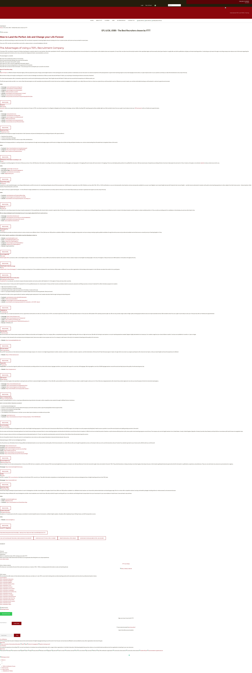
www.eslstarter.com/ (11, 113)
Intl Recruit (2, 206)
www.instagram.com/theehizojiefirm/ (14, 242)
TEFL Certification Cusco (5, 585)
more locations (3, 577)
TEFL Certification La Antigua (6, 594)
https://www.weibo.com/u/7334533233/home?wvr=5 (17, 321)
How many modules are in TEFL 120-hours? (92, 538)
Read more (2, 642)
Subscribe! (16, 623)
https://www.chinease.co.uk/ (13, 316)
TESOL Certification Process (9, 666)
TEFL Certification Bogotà (6, 582)
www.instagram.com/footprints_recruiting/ (16, 196)
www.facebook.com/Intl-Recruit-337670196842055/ (18, 217)
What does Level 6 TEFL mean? (68, 538)
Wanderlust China (4, 130)
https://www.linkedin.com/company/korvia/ (14, 452)
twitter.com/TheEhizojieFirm (11, 241)
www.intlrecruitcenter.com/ (13, 216)
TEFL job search (138, 108)
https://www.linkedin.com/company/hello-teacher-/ (17, 388)
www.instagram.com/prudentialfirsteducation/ (16, 300)
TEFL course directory (13, 477)
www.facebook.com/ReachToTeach (14, 88)
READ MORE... (5, 102)
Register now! (6, 613)
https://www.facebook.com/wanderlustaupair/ (16, 148)
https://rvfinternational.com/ (12, 354)
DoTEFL (2, 474)
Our (3, 639)
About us (3, 659)
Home (92, 20)
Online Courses (244, 1)
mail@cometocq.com (9, 173)
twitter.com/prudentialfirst (11, 298)
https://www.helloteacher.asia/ (14, 383)
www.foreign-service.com (12, 168)
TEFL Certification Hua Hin (6, 593)
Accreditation (121, 20)
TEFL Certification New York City (7, 598)
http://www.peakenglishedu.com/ (13, 340)
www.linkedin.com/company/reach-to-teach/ (16, 93)
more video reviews (4, 559)
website (202, 163)
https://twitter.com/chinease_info (12, 319)
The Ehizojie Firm (4, 229)
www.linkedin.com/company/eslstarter (14, 120)
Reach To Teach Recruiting (6, 69)
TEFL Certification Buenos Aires (7, 583)
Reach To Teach (3, 72)
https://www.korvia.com (11, 445)
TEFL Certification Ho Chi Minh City (8, 591)
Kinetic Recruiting (4, 487)
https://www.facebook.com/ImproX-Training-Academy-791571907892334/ (23, 416)
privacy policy (132, 627)
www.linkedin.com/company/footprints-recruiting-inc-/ (18, 198)
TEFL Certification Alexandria (6, 579)
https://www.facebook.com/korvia (12, 447)
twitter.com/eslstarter (10, 118)
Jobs (113, 20)
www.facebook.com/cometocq (13, 171)
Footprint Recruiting (4, 181)
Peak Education (3, 331)
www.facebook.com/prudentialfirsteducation (16, 297)
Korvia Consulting (4, 425)
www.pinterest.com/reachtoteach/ (14, 94)
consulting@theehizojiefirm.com (11, 239)
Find (17, 635)
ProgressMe (3, 363)
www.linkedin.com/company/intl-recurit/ (15, 219)
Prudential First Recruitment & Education (9, 277)
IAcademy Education (5, 510)
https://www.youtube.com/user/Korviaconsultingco (16, 453)
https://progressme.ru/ (11, 369)
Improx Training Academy (6, 397)
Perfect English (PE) (4, 254)
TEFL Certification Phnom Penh (7, 599)
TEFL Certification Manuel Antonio (8, 596)
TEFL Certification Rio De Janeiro (7, 601)
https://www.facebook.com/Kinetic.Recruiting (16, 502)
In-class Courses (5, 669)
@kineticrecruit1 (9, 500)
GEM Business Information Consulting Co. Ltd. (10, 159)
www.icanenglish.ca (10, 519)
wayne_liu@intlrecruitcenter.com (11, 220)
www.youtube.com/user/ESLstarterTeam (15, 121)
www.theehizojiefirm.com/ (12, 238)
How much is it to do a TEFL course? (46, 538)
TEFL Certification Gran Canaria (7, 588)
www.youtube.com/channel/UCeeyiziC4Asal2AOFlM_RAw (19, 96)
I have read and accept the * (126, 627)
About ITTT (99, 20)
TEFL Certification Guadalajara (7, 590)
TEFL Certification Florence (6, 587)
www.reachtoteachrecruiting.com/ (14, 87)
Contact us (131, 20)
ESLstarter (2, 104)
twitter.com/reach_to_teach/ (11, 91)
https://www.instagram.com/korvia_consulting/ (15, 448)
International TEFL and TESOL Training (239, 12)
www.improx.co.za (11, 415)
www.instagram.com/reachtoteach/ (14, 90)
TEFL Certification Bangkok (6, 580)
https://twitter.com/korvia (10, 450)
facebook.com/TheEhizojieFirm (13, 244)
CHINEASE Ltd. (3, 310)
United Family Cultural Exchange (7, 266)
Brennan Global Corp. (5, 460)
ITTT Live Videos (126, 563)
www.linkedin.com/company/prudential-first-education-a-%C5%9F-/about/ (23, 302)
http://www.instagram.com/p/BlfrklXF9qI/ (15, 149)
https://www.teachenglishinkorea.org (14, 466)
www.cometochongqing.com (16, 170)
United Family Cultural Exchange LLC (8, 269)
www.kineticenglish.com (11, 499)
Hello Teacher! (3, 377)
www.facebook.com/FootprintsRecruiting (15, 195)
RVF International (4, 348)
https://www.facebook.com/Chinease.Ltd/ (15, 318)
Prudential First (3, 281)
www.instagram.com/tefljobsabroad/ (14, 117)
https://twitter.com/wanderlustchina (13, 151)
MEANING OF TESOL (8, 670)
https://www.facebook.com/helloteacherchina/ (16, 385)
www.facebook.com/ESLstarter (13, 115)
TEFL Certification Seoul (5, 602)
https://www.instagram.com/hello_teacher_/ (16, 387)
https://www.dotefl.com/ (11, 480)
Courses (107, 20)
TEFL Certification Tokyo (5, 604)
